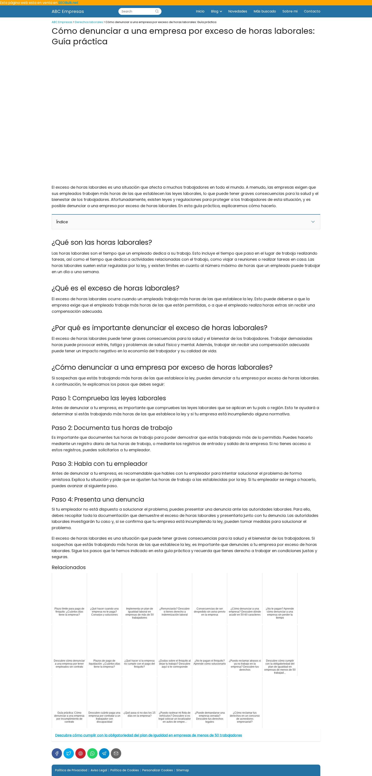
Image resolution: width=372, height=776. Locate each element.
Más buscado (265, 11)
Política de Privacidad (71, 770)
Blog (214, 11)
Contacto (312, 11)
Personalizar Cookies (157, 770)
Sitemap (182, 770)
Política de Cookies (124, 770)
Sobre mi (290, 11)
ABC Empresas (68, 11)
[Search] (156, 11)
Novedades (237, 11)
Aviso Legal (99, 770)
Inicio (200, 11)
